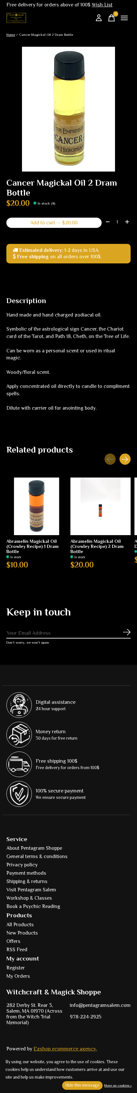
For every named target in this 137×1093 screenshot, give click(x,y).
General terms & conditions (37, 856)
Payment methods (26, 873)
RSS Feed (16, 949)
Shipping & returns (26, 881)
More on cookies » (118, 1085)
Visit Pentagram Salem (31, 890)
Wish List (102, 5)
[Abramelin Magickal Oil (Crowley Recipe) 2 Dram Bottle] (100, 506)
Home (10, 34)
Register (15, 968)
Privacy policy (22, 865)
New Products (22, 933)
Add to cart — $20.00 (53, 223)
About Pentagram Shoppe (34, 848)
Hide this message (82, 1085)
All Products (20, 925)
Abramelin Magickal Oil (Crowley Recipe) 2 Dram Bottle (97, 546)
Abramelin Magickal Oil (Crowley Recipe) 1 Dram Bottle (32, 546)
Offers (13, 941)
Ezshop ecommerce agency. (65, 1049)
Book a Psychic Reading (33, 906)
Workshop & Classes (29, 898)
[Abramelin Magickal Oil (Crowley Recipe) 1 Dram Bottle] (36, 506)
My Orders (18, 976)
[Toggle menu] (124, 18)
